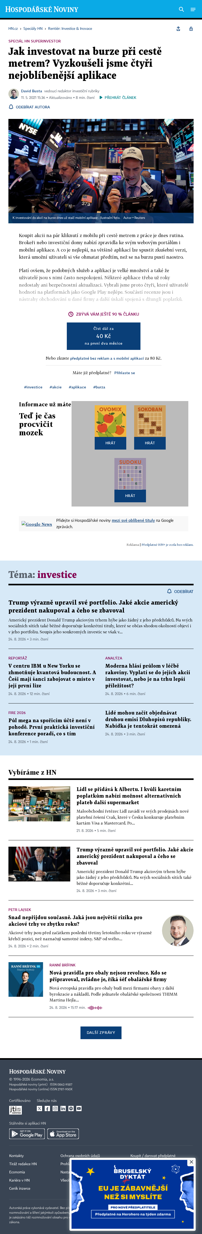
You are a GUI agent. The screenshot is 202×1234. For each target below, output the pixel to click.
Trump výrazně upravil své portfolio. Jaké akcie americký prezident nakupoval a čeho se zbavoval (135, 856)
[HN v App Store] (63, 1134)
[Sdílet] (178, 28)
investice (57, 575)
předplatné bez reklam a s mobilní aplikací (107, 358)
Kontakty (16, 1156)
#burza (99, 387)
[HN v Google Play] (27, 1134)
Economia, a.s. (42, 1079)
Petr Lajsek (19, 909)
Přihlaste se (124, 372)
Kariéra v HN (19, 1180)
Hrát (110, 443)
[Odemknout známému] (191, 28)
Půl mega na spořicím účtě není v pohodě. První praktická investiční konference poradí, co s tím (51, 727)
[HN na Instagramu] (55, 1108)
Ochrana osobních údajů (80, 1156)
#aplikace (77, 387)
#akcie (56, 387)
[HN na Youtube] (79, 1108)
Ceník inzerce (19, 1188)
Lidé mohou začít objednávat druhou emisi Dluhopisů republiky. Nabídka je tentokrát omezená (148, 720)
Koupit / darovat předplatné (152, 1156)
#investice (33, 387)
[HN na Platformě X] (39, 1108)
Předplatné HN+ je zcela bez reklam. (168, 545)
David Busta (31, 91)
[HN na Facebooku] (47, 1108)
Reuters (139, 218)
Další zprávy (101, 1032)
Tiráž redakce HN (23, 1164)
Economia (17, 1172)
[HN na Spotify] (71, 1108)
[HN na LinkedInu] (63, 1108)
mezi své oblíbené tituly (133, 520)
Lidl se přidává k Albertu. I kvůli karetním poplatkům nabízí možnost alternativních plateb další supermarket (129, 796)
